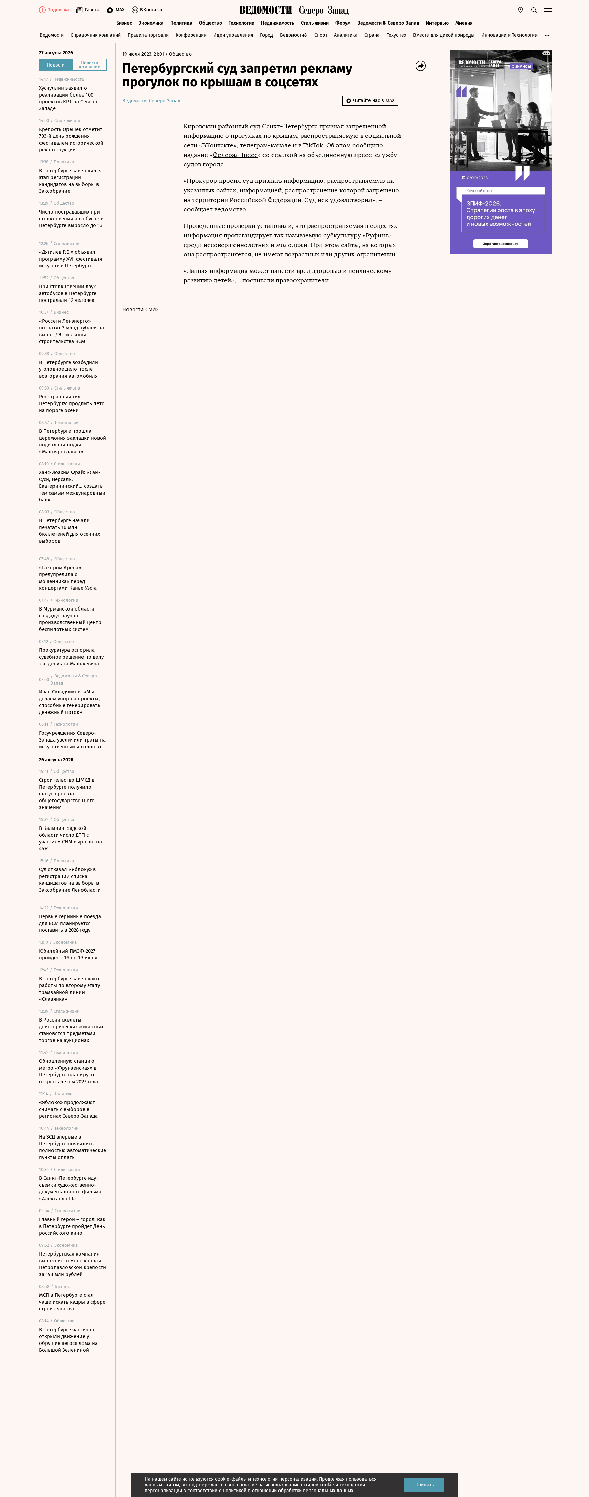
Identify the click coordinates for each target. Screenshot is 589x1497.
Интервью (437, 23)
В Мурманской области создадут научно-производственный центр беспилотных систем (70, 619)
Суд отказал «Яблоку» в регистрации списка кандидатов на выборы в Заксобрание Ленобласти (70, 879)
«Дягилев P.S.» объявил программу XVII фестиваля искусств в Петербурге (70, 259)
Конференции (191, 35)
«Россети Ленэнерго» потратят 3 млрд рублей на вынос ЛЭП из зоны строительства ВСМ (71, 331)
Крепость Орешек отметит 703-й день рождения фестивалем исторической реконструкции (71, 139)
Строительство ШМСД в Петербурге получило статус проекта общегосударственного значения (67, 793)
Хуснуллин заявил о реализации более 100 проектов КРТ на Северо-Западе (69, 98)
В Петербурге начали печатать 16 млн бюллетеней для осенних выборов (69, 530)
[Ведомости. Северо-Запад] (322, 10)
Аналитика (346, 35)
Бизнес (124, 23)
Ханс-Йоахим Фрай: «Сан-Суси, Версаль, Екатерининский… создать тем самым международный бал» (72, 486)
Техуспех (396, 35)
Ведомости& (293, 35)
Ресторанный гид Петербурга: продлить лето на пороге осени (72, 403)
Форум (342, 23)
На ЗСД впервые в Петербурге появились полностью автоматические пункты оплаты (72, 1147)
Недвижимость (277, 23)
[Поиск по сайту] (534, 9)
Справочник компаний (96, 35)
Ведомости (52, 35)
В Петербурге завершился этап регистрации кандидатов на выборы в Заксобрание (70, 180)
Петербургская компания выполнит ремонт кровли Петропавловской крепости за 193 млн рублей (72, 1264)
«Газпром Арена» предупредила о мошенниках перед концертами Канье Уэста (68, 577)
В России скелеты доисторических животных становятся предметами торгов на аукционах (71, 1030)
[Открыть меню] (548, 10)
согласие (247, 1485)
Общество (210, 23)
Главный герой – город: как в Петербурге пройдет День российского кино (72, 1226)
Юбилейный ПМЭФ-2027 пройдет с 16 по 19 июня (68, 954)
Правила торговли (148, 35)
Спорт (320, 35)
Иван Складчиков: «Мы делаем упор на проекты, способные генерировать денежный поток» (69, 702)
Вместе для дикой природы (443, 35)
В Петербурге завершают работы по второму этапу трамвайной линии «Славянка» (69, 988)
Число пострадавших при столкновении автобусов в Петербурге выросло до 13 (71, 219)
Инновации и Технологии (509, 35)
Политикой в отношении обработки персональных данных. (288, 1491)
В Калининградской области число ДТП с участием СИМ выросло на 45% (70, 838)
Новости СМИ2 (140, 309)
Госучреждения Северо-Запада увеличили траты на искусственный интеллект (72, 740)
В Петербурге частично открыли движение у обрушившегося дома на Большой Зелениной (68, 1339)
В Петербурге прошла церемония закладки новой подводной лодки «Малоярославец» (72, 441)
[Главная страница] (266, 9)
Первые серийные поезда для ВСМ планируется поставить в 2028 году (70, 923)
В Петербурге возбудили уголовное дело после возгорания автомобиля (68, 369)
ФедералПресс (235, 155)
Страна (372, 35)
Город (266, 35)
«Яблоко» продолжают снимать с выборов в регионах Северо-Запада (68, 1109)
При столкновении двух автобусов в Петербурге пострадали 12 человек (67, 293)
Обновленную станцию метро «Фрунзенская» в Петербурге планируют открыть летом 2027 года (68, 1071)
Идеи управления (233, 35)
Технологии (241, 23)
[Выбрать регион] (520, 9)
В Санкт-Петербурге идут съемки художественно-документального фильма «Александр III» (70, 1188)
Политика (181, 23)
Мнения (464, 23)
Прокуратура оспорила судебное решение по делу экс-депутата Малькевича (71, 657)
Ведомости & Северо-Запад (388, 23)
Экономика (151, 23)
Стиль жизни (315, 23)
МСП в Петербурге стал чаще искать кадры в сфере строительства (72, 1302)
